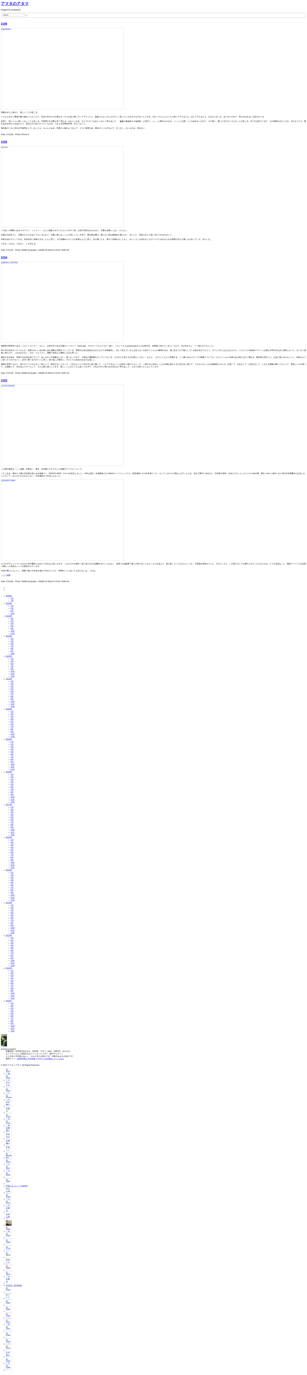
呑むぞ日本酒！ (30, 1059)
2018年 (9, 772)
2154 (4, 257)
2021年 (9, 679)
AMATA (20, 1059)
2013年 (9, 935)
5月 (12, 689)
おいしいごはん (57, 1059)
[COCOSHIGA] (62, 465)
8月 (12, 649)
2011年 (9, 1001)
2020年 (9, 709)
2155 (4, 141)
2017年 (9, 805)
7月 (12, 601)
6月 (12, 611)
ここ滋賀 (7, 575)
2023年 (9, 636)
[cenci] (62, 227)
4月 (12, 626)
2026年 (9, 596)
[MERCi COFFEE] (62, 342)
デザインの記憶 (44, 1059)
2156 (4, 23)
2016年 (9, 837)
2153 (4, 380)
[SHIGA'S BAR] (62, 560)
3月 (12, 624)
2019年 (9, 739)
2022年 (9, 656)
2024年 (9, 616)
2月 (12, 608)
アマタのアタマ (15, 3)
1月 (12, 598)
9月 (12, 651)
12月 (13, 634)
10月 (13, 614)
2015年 (9, 870)
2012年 (9, 968)
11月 (12, 674)
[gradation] (62, 109)
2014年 (9, 903)
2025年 (9, 603)
